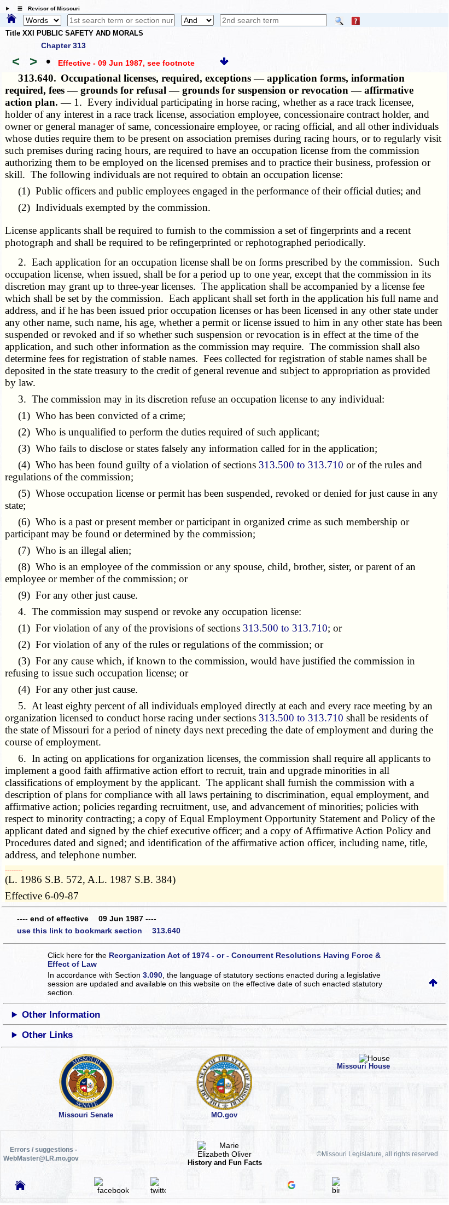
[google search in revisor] (291, 1186)
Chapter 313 (63, 45)
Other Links (47, 1035)
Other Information (61, 1014)
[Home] (11, 19)
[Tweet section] (158, 1190)
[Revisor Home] (20, 1187)
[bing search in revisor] (336, 1190)
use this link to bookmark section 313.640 (98, 930)
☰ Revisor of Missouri (46, 8)
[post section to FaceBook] (113, 1190)
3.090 (152, 975)
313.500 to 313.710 (301, 464)
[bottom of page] (224, 63)
